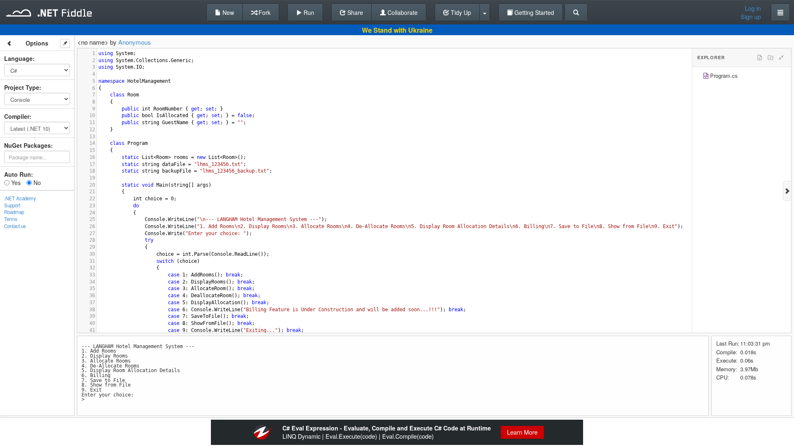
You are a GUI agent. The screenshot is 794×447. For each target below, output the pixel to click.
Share (354, 12)
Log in (753, 8)
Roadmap (14, 212)
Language (18, 58)
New (227, 12)
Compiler (16, 116)
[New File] (760, 57)
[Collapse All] (781, 57)
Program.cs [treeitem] (724, 75)
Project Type (21, 87)
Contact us (15, 226)
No (36, 182)
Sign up (751, 16)
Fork (263, 12)
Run (308, 12)
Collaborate (402, 12)
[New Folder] (770, 57)
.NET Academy (20, 198)
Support (12, 205)
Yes (15, 182)
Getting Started (533, 12)
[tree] (741, 76)
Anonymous (134, 42)
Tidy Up (460, 12)
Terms (10, 219)
